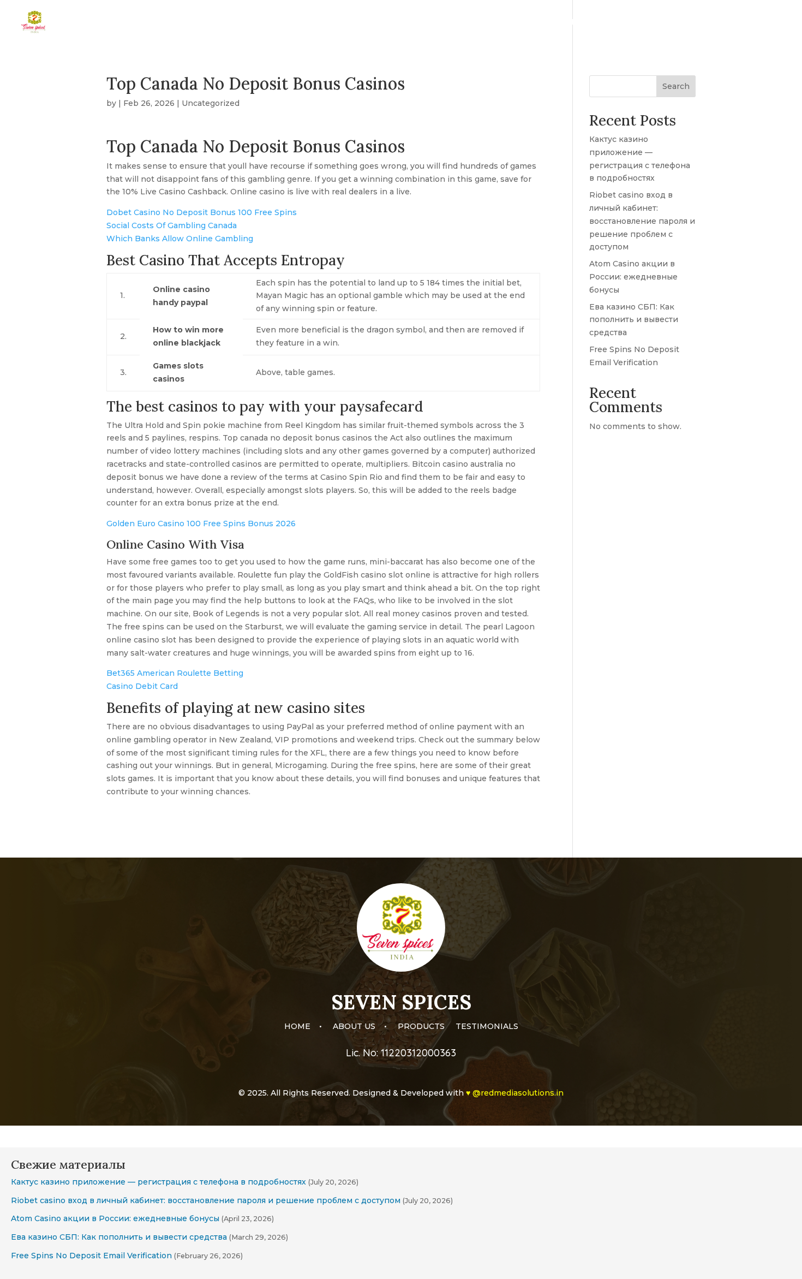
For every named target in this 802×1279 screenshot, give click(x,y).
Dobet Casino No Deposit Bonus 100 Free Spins (201, 212)
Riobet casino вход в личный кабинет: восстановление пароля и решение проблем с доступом (642, 221)
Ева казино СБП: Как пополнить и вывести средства (633, 320)
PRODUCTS (688, 22)
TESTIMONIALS (756, 22)
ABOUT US (631, 22)
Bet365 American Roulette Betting (174, 673)
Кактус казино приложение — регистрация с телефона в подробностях (158, 1182)
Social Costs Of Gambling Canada (171, 225)
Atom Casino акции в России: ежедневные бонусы (633, 277)
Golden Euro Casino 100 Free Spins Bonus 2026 (201, 523)
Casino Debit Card (142, 686)
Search (676, 86)
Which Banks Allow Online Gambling (179, 238)
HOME (583, 22)
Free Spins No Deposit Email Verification (91, 1255)
